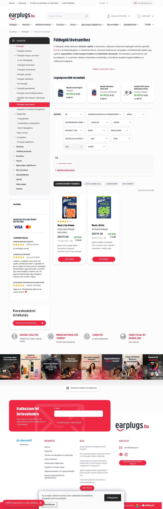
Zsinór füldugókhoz (25, 128)
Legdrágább (111, 184)
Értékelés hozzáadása (26, 323)
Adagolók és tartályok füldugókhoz (31, 109)
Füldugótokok (23, 118)
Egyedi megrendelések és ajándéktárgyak (54, 476)
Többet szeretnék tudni (103, 69)
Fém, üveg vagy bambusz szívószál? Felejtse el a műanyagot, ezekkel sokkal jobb (95, 455)
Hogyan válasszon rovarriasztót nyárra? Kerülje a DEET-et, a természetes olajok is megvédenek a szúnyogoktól (94, 463)
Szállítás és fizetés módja (54, 467)
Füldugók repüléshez (25, 79)
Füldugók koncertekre (26, 65)
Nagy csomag (22, 132)
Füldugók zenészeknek (26, 69)
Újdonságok (21, 184)
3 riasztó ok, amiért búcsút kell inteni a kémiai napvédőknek (92, 481)
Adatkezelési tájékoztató (54, 463)
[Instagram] (126, 454)
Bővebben (69, 259)
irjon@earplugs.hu (131, 447)
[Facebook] (121, 454)
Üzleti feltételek (68, 3)
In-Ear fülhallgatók (24, 60)
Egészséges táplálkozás (26, 165)
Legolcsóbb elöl (93, 184)
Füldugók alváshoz (24, 51)
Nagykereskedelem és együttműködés (59, 471)
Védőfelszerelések (23, 151)
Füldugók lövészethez (26, 104)
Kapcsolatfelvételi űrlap (132, 463)
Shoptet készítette (127, 505)
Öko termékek (22, 170)
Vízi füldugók (22, 83)
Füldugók (20, 46)
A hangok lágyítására (25, 142)
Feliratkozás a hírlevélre (69, 423)
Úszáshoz (20, 156)
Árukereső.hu (24, 444)
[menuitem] (14, 24)
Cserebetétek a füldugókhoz (28, 123)
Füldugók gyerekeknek (26, 88)
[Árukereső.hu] (24, 441)
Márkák (19, 189)
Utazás (19, 161)
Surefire (57, 50)
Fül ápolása (21, 137)
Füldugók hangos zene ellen (28, 55)
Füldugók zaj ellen (24, 74)
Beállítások (49, 504)
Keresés (86, 16)
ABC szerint (128, 184)
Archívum (87, 488)
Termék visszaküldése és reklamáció (44, 3)
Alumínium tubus (65, 163)
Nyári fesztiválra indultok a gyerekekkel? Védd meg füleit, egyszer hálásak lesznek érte (94, 472)
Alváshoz (20, 146)
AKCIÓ (19, 179)
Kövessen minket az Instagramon (84, 388)
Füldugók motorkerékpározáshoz (30, 93)
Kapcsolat (22, 3)
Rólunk (12, 3)
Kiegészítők (21, 114)
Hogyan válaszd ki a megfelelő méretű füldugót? (93, 448)
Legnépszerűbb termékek (68, 184)
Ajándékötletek (22, 175)
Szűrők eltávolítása (66, 170)
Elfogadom (112, 497)
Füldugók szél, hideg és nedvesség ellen (30, 99)
